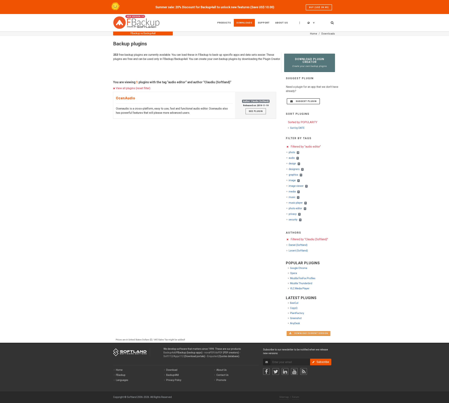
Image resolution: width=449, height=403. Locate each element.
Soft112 (168, 356)
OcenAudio (125, 98)
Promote (221, 380)
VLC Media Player (299, 288)
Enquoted (212, 356)
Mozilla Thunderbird (301, 283)
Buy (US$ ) (319, 7)
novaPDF (209, 352)
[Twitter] (275, 371)
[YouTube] (294, 371)
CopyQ (293, 308)
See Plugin (256, 111)
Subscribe (321, 362)
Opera (293, 273)
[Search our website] (332, 22)
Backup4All (172, 375)
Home (119, 369)
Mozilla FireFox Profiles (302, 278)
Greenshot (296, 318)
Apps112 (179, 356)
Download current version (310, 333)
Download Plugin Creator (309, 62)
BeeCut (294, 303)
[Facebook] (266, 371)
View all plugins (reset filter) (132, 88)
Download (171, 369)
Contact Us (222, 375)
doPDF (218, 352)
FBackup (120, 375)
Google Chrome (298, 268)
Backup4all (169, 352)
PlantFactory (297, 313)
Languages (122, 380)
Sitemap (284, 397)
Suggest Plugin (305, 101)
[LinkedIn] (285, 371)
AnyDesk (295, 323)
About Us (221, 369)
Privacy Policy (173, 380)
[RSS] (303, 371)
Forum (295, 397)
